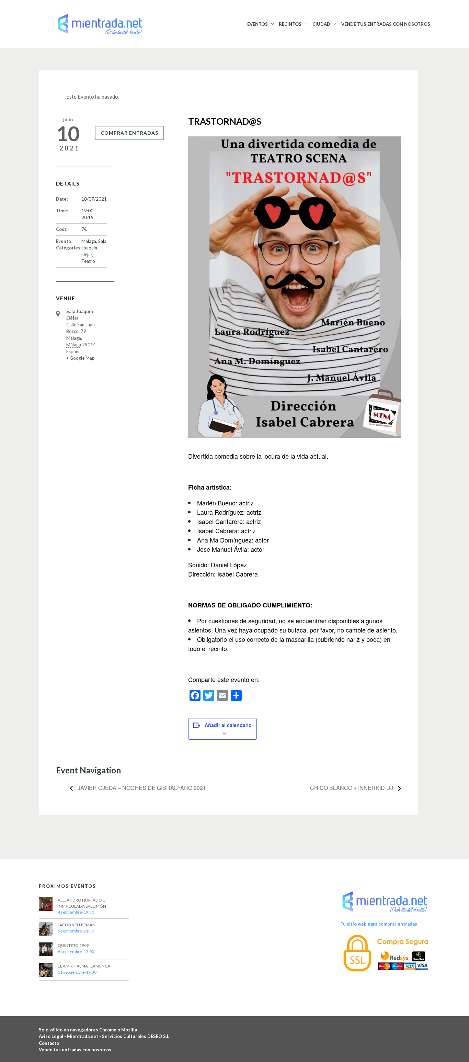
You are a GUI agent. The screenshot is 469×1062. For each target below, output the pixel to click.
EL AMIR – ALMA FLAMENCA (84, 966)
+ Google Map (80, 358)
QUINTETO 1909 (73, 945)
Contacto (49, 1043)
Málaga (88, 241)
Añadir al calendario (228, 725)
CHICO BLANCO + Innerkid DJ (352, 788)
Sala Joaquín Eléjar (93, 247)
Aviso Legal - (53, 1036)
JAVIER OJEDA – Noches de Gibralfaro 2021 (141, 788)
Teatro (88, 261)
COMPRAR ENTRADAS (129, 133)
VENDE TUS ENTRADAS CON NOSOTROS (385, 24)
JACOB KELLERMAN (76, 924)
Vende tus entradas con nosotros (75, 1049)
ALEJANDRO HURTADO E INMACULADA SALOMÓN (82, 903)
